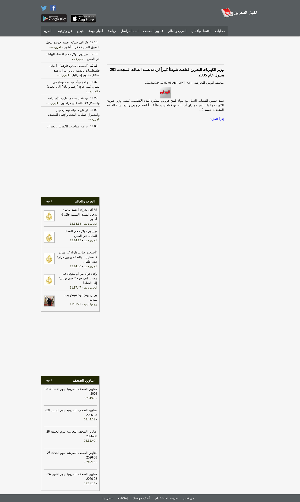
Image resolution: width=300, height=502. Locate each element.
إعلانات (123, 498)
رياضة (112, 31)
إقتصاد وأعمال (200, 31)
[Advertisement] (245, 109)
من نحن (188, 498)
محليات (220, 31)
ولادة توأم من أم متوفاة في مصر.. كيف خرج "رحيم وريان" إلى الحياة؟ (78, 278)
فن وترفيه (65, 31)
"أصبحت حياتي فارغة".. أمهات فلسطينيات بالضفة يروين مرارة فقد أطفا (77, 257)
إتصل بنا (107, 498)
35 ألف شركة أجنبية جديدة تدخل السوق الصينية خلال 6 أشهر (79, 214)
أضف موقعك (141, 498)
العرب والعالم (177, 31)
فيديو (80, 31)
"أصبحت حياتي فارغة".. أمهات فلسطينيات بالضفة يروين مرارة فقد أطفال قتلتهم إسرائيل (74, 70)
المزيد (47, 31)
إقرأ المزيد (217, 119)
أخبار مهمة (95, 31)
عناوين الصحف (153, 31)
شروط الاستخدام (167, 498)
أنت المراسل (129, 31)
